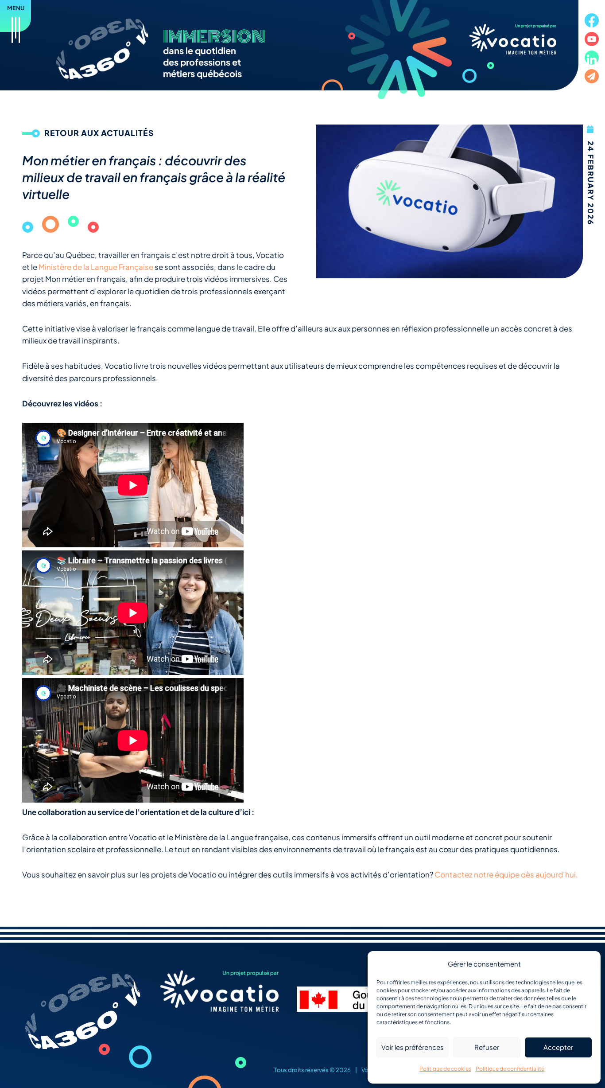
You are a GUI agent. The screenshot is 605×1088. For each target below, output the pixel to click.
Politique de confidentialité (510, 1068)
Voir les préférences (412, 1047)
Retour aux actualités (99, 133)
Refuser (486, 1047)
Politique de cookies (445, 1068)
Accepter (558, 1047)
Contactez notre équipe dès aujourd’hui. (506, 874)
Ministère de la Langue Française (96, 267)
